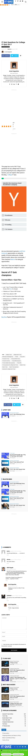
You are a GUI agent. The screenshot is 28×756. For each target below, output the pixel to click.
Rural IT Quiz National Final (17, 462)
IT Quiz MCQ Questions (16, 360)
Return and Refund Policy (8, 737)
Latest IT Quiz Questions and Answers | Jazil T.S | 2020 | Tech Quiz (18, 679)
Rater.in (13, 259)
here (11, 289)
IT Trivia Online (5, 46)
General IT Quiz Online (14, 412)
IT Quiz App (12, 453)
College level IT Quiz (17, 354)
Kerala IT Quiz (22, 364)
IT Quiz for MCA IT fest (15, 358)
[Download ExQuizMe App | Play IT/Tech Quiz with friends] (5, 455)
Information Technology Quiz (7, 356)
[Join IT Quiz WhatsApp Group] (5, 415)
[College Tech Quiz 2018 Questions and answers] (5, 704)
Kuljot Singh (12, 664)
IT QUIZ (16, 356)
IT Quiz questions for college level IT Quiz (10, 364)
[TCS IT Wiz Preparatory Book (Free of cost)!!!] (5, 671)
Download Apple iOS (18, 754)
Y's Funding (8, 224)
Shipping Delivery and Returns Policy (11, 735)
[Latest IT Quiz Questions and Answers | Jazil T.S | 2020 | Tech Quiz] (5, 678)
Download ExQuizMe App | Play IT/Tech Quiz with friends (18, 455)
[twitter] (18, 84)
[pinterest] (16, 84)
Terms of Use (5, 740)
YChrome (7, 220)
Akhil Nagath (10, 567)
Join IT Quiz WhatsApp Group (17, 414)
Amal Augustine (8, 51)
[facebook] (9, 84)
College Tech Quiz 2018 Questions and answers (16, 704)
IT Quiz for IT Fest (5, 358)
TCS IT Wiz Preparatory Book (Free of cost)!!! (17, 670)
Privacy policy (5, 733)
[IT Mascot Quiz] (5, 664)
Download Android (6, 754)
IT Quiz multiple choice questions (8, 362)
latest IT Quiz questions (13, 367)
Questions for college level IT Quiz (8, 369)
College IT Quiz (9, 354)
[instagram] (11, 84)
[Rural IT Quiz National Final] (5, 463)
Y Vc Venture (8, 229)
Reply (8, 555)
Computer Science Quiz (14, 668)
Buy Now (4, 317)
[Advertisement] (14, 23)
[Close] (27, 750)
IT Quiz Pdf (19, 362)
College (9, 175)
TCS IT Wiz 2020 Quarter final (17, 469)
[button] (25, 2)
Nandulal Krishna (13, 681)
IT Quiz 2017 (22, 356)
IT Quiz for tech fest (6, 360)
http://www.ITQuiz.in (14, 73)
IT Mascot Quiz (14, 662)
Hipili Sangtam (12, 463)
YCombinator (9, 215)
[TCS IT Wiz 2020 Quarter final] (5, 470)
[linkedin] (14, 84)
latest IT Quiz (4, 367)
